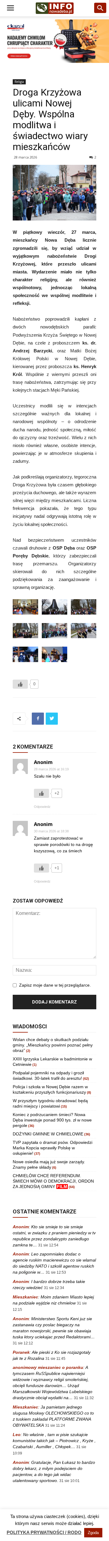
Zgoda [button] (93, 1532)
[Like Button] (20, 684)
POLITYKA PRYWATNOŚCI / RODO (44, 1532)
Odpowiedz (42, 806)
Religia (19, 82)
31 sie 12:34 (54, 1288)
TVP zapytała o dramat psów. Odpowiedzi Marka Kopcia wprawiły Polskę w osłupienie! (52, 1148)
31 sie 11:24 (55, 1425)
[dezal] (54, 41)
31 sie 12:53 (56, 1272)
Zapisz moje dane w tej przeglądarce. (55, 985)
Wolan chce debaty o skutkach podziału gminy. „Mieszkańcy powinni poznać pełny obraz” (53, 1045)
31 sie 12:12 (23, 1343)
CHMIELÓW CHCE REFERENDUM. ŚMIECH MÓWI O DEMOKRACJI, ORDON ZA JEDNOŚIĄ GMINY (53, 1181)
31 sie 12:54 (48, 1245)
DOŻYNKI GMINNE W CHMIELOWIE (48, 1133)
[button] (100, 8)
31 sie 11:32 (84, 1398)
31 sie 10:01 (69, 1481)
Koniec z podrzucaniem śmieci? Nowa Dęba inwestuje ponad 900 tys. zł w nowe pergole (52, 1120)
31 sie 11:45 (55, 1359)
